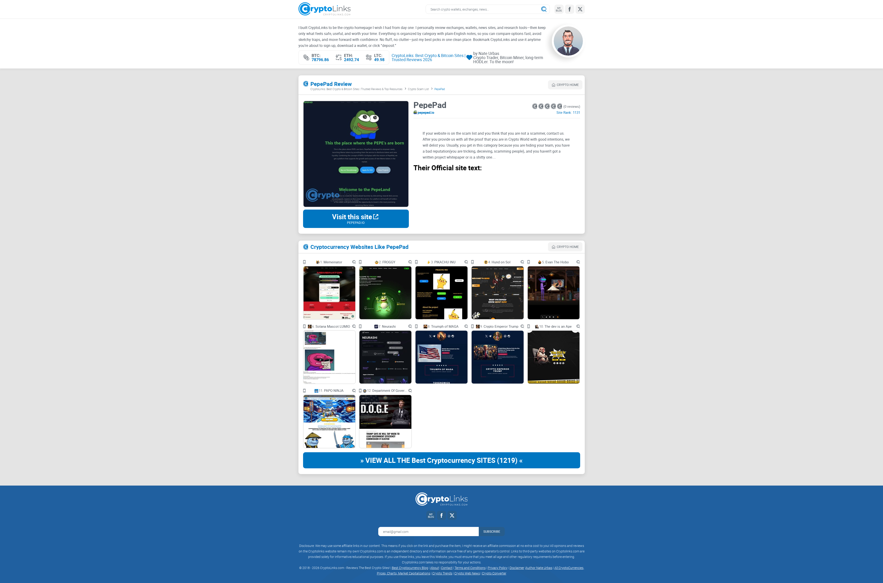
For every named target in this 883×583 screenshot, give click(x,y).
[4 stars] (554, 106)
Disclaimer (517, 568)
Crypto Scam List (418, 89)
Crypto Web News (467, 573)
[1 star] (535, 106)
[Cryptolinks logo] (324, 9)
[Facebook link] (569, 9)
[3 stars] (548, 106)
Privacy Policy (497, 568)
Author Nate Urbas (539, 568)
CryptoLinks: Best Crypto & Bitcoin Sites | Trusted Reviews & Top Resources (356, 89)
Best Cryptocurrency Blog (410, 568)
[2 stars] (541, 106)
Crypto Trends (442, 573)
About (434, 568)
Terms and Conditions (470, 568)
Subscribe (491, 531)
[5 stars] (559, 106)
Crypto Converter (494, 573)
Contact (447, 568)
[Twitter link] (580, 9)
